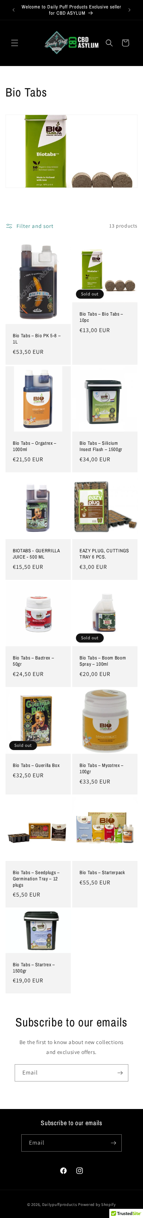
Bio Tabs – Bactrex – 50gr (33, 661)
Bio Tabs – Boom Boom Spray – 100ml (103, 661)
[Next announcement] (129, 10)
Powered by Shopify (97, 1204)
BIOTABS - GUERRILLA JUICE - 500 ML (36, 554)
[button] (15, 43)
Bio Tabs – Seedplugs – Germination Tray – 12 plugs (36, 878)
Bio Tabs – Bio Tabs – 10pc (101, 317)
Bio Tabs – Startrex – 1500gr (34, 967)
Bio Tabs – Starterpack (102, 872)
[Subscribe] (120, 1072)
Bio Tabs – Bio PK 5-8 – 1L (36, 338)
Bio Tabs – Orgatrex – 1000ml (34, 446)
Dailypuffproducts (59, 1204)
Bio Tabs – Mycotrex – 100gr (102, 768)
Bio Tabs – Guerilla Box (36, 765)
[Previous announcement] (14, 10)
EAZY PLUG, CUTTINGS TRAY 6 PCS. (104, 554)
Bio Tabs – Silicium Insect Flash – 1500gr (101, 446)
